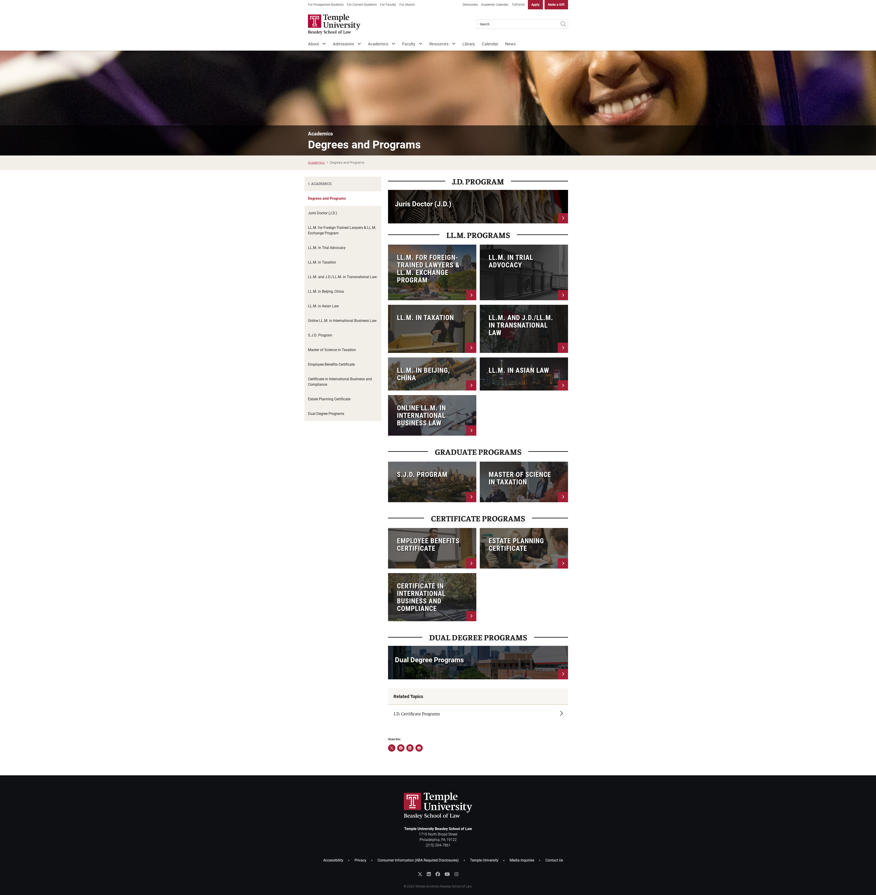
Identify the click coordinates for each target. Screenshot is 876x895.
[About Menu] (322, 45)
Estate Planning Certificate (329, 399)
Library (468, 43)
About (313, 43)
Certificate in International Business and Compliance (340, 382)
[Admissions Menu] (357, 45)
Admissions (343, 43)
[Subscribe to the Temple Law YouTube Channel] (447, 874)
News (510, 43)
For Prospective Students (326, 4)
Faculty (408, 43)
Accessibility (333, 860)
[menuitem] (326, 4)
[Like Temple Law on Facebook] (437, 874)
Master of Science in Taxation (332, 350)
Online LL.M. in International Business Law (342, 320)
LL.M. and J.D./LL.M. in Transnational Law (342, 277)
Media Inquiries (522, 860)
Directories (470, 4)
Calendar (490, 43)
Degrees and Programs (327, 198)
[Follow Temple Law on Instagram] (456, 874)
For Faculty (388, 4)
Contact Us (554, 860)
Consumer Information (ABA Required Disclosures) (418, 860)
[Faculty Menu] (418, 45)
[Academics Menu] (391, 45)
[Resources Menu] (452, 45)
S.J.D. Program (320, 335)
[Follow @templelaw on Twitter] (420, 874)
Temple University (484, 860)
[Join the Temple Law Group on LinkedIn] (429, 874)
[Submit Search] (563, 24)
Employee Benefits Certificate (331, 364)
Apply (535, 4)
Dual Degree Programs (326, 413)
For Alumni (407, 4)
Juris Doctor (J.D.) (322, 213)
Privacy (360, 860)
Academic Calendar (494, 4)
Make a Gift (556, 4)
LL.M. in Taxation (322, 262)
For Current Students (362, 4)
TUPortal (518, 4)
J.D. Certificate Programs (417, 713)
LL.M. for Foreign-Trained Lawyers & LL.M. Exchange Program (342, 230)
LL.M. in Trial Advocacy (327, 248)
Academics (378, 43)
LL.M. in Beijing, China (326, 291)
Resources (438, 43)
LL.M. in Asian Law (323, 306)
